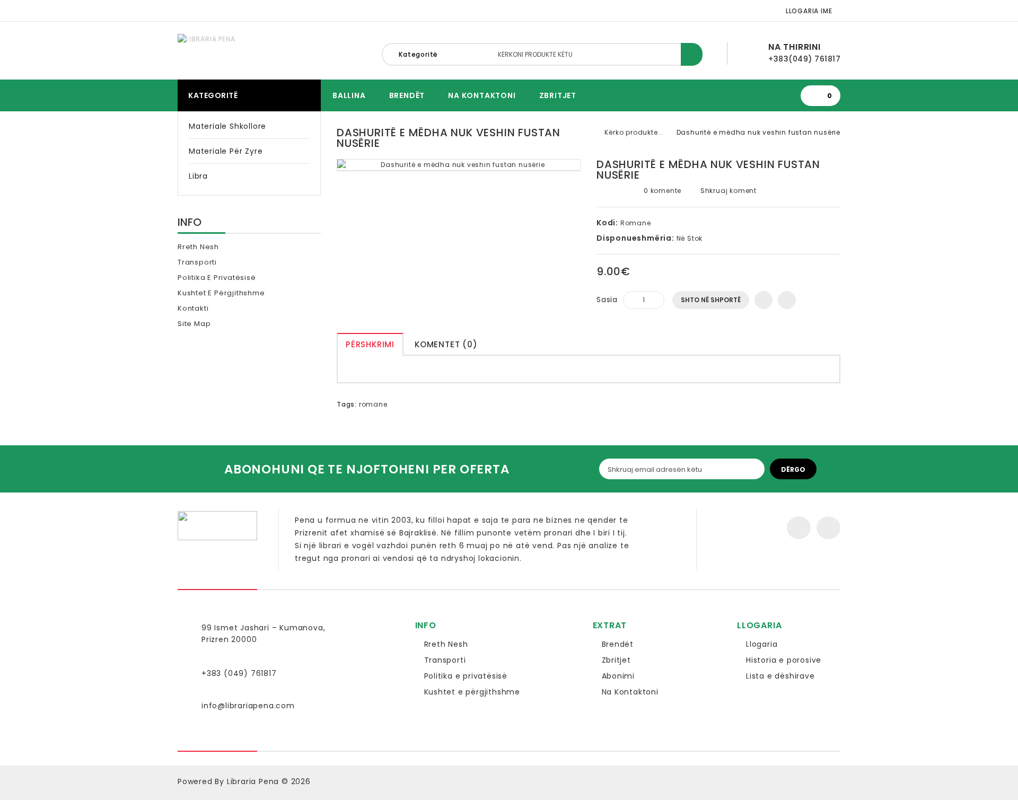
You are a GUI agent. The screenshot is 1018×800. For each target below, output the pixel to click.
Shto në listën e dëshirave (763, 300)
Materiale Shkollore (227, 126)
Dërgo (793, 469)
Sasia (607, 299)
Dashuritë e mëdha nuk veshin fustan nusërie (758, 132)
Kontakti (193, 308)
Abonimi (618, 676)
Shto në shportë (711, 299)
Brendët (407, 95)
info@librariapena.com (248, 705)
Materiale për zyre (225, 151)
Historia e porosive (783, 660)
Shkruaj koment (727, 190)
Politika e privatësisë (217, 277)
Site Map (194, 324)
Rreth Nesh (198, 247)
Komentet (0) (446, 344)
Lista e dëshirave (780, 676)
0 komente (662, 190)
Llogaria (761, 644)
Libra (198, 176)
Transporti (197, 262)
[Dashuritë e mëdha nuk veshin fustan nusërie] (459, 165)
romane (373, 404)
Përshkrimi (370, 344)
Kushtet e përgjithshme (221, 293)
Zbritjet (557, 95)
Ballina (349, 95)
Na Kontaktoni (481, 95)
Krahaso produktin (787, 300)
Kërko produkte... (634, 132)
